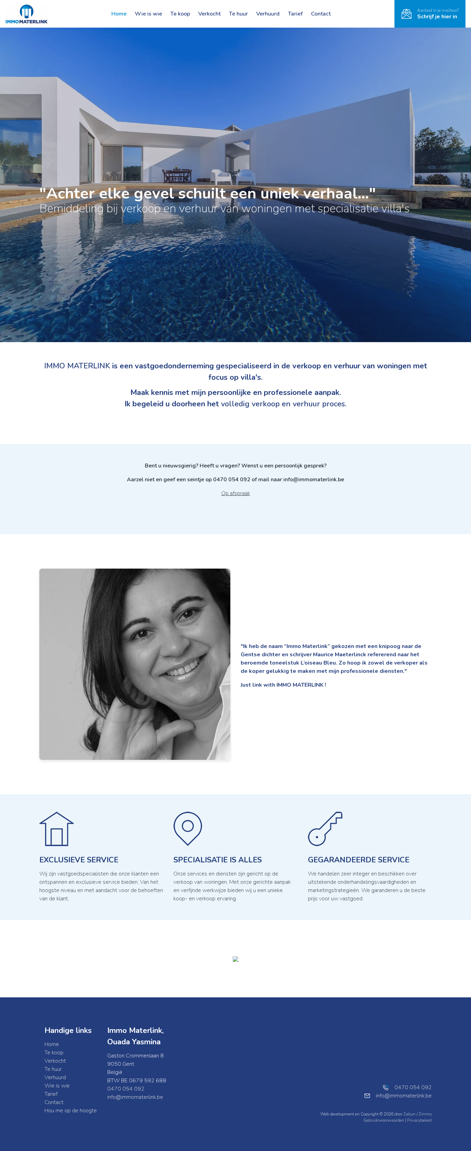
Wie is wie (148, 14)
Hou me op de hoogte (70, 1110)
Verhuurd (268, 14)
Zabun (409, 1114)
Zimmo (425, 1114)
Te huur (238, 14)
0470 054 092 (125, 1089)
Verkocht (209, 14)
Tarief (295, 14)
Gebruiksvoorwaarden (384, 1120)
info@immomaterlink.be (135, 1097)
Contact (321, 14)
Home (119, 14)
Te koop (180, 14)
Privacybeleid (419, 1120)
